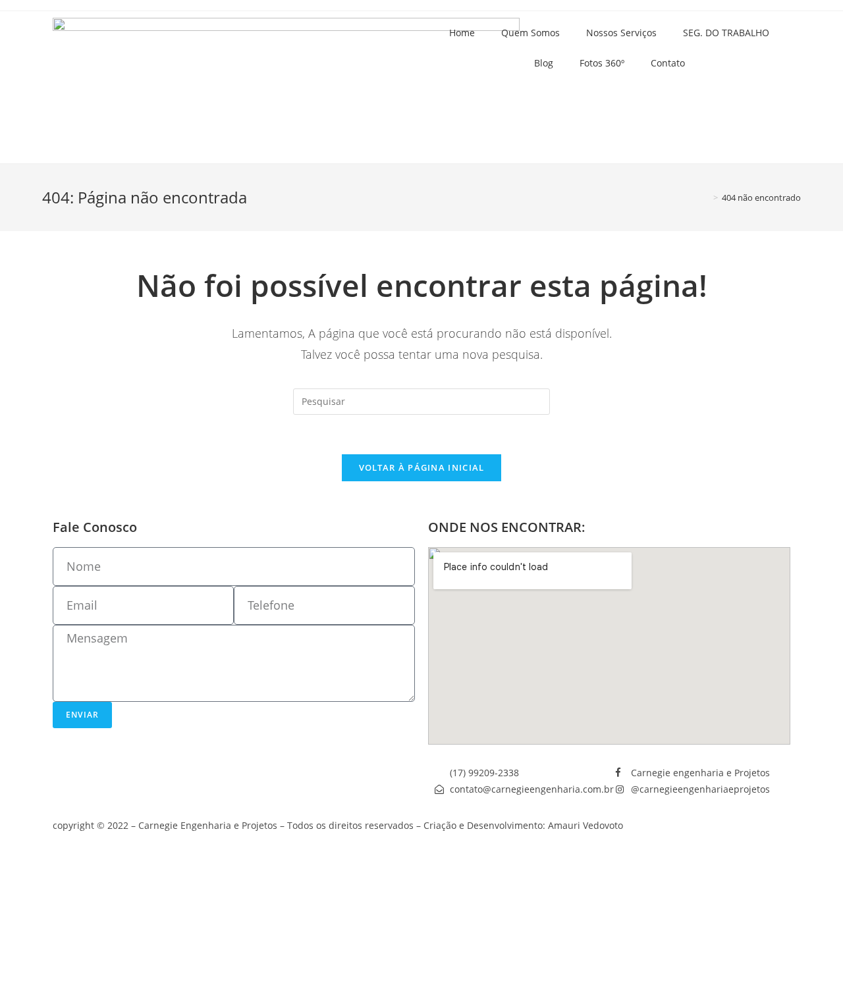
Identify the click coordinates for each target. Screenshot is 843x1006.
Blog (543, 63)
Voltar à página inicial (422, 467)
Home (462, 32)
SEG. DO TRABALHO (726, 32)
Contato (668, 63)
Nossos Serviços (621, 32)
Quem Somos (530, 32)
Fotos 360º (602, 63)
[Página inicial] (706, 197)
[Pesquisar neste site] (421, 400)
